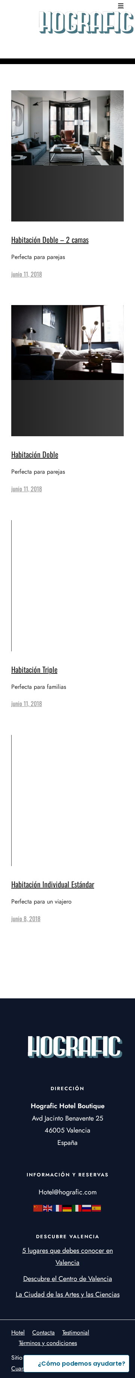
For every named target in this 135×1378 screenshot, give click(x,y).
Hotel (18, 1332)
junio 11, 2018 (26, 273)
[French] (58, 1208)
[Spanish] (97, 1208)
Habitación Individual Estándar (52, 884)
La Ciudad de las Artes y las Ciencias (68, 1294)
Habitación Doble (34, 454)
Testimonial (75, 1332)
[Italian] (77, 1208)
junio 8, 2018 (25, 918)
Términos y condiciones (48, 1343)
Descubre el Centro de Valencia (67, 1279)
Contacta (43, 1332)
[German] (67, 1208)
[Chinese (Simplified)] (38, 1208)
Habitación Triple (34, 669)
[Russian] (87, 1208)
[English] (48, 1208)
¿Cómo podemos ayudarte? (81, 1363)
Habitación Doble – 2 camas (49, 239)
